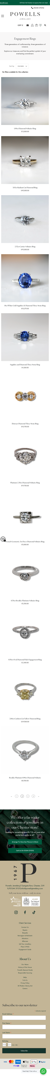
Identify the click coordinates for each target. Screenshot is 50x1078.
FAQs (25, 977)
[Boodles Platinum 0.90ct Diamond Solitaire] (25, 750)
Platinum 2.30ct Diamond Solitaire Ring (25, 483)
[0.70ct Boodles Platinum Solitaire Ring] (25, 573)
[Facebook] (25, 911)
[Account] (32, 25)
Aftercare (25, 941)
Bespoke (25, 933)
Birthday (5, 1041)
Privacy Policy (25, 983)
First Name (6, 1023)
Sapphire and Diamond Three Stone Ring (25, 365)
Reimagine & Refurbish (25, 935)
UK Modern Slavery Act (25, 986)
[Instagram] (16, 911)
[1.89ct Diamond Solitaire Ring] (25, 101)
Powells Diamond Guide (25, 970)
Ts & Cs (25, 980)
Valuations (25, 938)
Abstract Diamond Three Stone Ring (25, 424)
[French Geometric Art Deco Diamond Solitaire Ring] (25, 514)
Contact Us (25, 927)
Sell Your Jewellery (25, 944)
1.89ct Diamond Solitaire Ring (25, 129)
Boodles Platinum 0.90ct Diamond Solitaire (25, 778)
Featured (21, 66)
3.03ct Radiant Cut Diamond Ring (25, 188)
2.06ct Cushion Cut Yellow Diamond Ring (25, 719)
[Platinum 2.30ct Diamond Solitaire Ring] (25, 455)
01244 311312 (39, 8)
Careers (25, 988)
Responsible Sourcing (25, 973)
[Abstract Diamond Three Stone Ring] (25, 396)
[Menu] (2, 16)
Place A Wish (25, 947)
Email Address (8, 1014)
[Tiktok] (34, 911)
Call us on (25, 850)
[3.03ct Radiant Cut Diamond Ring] (25, 160)
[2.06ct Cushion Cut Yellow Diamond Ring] (25, 691)
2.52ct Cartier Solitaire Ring (25, 247)
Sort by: (11, 66)
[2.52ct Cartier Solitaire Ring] (25, 219)
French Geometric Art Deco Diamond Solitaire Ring (25, 542)
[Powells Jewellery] (25, 16)
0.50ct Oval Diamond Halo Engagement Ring (25, 660)
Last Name (6, 1032)
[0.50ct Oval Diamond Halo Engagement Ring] (25, 632)
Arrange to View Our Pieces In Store (25, 842)
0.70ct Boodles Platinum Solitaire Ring (25, 601)
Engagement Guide (25, 949)
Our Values (25, 964)
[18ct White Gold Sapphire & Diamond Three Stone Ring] (25, 278)
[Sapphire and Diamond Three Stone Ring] (25, 337)
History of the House (25, 967)
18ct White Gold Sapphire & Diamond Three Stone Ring (25, 306)
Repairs (25, 930)
